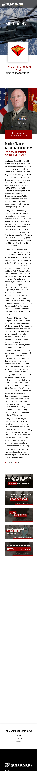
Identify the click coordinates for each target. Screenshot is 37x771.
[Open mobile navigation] (33, 4)
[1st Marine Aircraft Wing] (12, 4)
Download (18, 134)
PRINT (10, 462)
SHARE (21, 462)
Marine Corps (18, 765)
